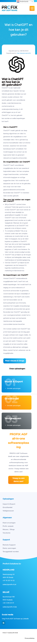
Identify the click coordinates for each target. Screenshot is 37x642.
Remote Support (9, 545)
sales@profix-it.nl (9, 584)
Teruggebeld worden (11, 551)
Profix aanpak (8, 526)
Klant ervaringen (9, 523)
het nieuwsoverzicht (24, 53)
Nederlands (23, 1)
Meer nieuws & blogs (14, 361)
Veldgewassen (8, 511)
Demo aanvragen (9, 548)
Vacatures (6, 533)
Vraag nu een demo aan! (18, 479)
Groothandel (7, 507)
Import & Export (9, 504)
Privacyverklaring (29, 638)
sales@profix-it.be (10, 607)
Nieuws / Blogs (9, 529)
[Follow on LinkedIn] (3, 622)
